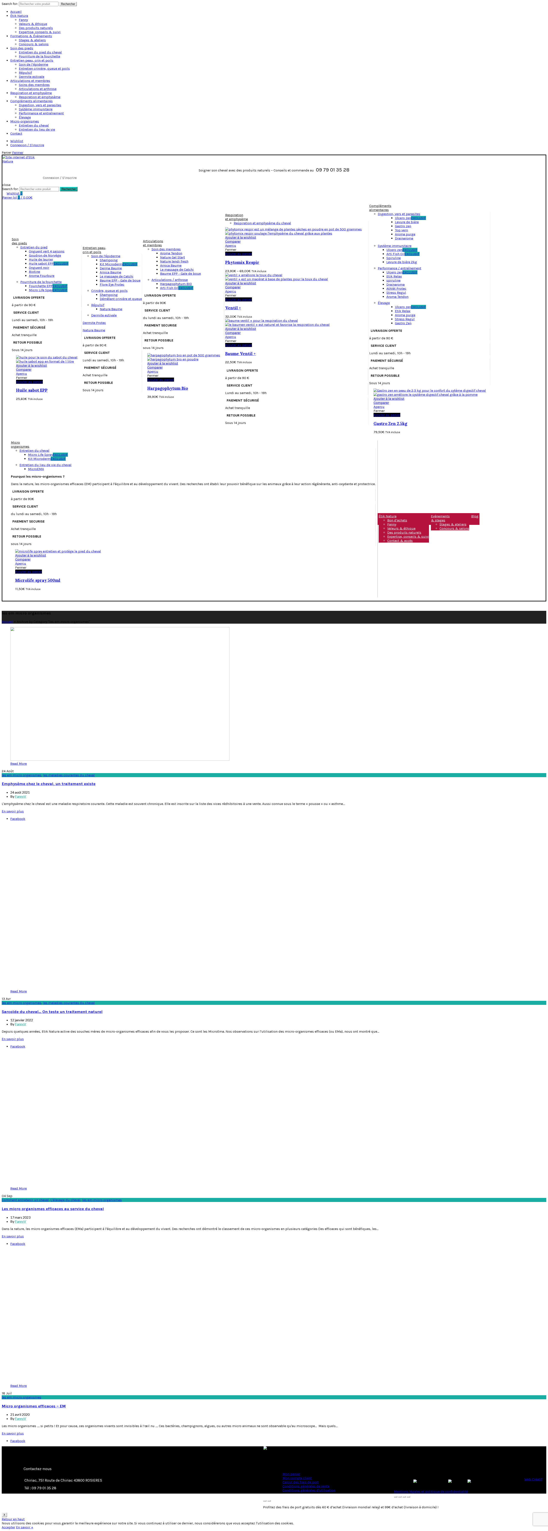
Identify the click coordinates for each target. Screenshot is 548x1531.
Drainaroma (404, 238)
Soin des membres (166, 249)
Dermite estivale (31, 77)
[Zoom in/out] (408, 1496)
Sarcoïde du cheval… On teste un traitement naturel (52, 1011)
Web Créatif (533, 1479)
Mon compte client (297, 1478)
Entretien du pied (34, 247)
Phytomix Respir (242, 262)
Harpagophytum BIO (176, 284)
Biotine (34, 272)
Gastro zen (403, 226)
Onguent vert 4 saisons (46, 251)
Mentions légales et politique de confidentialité (431, 1492)
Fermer (17, 153)
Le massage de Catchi (116, 276)
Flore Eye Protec (112, 284)
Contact (16, 133)
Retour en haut (13, 1519)
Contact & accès (400, 541)
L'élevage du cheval (65, 1200)
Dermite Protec (94, 323)
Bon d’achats (397, 520)
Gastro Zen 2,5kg (390, 423)
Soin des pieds (21, 48)
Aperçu (21, 374)
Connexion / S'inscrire (27, 145)
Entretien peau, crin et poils (31, 60)
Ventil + (233, 307)
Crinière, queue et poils (109, 291)
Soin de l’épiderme (33, 64)
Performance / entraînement (399, 268)
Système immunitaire (35, 109)
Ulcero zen (410, 218)
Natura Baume (111, 309)
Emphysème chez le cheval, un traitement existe (48, 783)
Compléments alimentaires (31, 101)
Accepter (8, 1527)
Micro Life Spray (48, 455)
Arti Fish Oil (176, 288)
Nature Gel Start (172, 257)
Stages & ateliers (32, 40)
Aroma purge (405, 234)
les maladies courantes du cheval (69, 775)
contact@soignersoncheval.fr (60, 1495)
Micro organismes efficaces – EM (34, 1406)
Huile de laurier (41, 259)
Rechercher (68, 4)
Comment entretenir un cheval (25, 1200)
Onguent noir (39, 268)
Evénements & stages (440, 518)
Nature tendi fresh (174, 261)
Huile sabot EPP (48, 263)
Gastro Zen (403, 323)
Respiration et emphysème (31, 93)
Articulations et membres (30, 81)
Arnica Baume (110, 272)
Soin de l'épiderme (105, 256)
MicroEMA (36, 469)
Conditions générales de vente (306, 1486)
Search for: (10, 4)
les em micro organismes (21, 775)
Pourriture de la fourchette (39, 56)
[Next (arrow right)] (269, 1500)
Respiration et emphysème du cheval (262, 223)
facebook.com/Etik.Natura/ (67, 1503)
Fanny (23, 20)
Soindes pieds (19, 241)
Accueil (16, 12)
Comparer (23, 370)
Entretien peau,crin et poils (94, 250)
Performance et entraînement (41, 113)
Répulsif (25, 73)
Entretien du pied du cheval (40, 52)
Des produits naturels (36, 28)
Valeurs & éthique (33, 24)
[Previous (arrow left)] (265, 1500)
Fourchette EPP (48, 286)
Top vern (401, 230)
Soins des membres (34, 85)
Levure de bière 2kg (401, 262)
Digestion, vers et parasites (40, 105)
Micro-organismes (24, 121)
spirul (391, 280)
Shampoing (109, 260)
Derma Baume (111, 268)
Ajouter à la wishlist (31, 365)
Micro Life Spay (48, 290)
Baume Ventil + (240, 353)
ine (398, 280)
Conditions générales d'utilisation (309, 1490)
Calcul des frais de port (301, 1482)
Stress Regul (396, 293)
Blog (474, 516)
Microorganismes (20, 444)
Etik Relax (394, 276)
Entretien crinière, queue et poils (44, 68)
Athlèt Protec (396, 288)
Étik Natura (19, 16)
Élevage (25, 117)
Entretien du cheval (34, 125)
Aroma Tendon (171, 253)
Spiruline (393, 258)
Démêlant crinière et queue (121, 299)
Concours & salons (34, 44)
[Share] (400, 1496)
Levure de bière (407, 222)
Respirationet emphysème (236, 217)
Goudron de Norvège (45, 255)
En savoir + (24, 1527)
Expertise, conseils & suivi (40, 32)
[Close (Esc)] (395, 1496)
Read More (18, 764)
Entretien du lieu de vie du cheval (45, 465)
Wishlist (16, 141)
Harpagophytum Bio (167, 388)
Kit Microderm (118, 264)
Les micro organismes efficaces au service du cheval (53, 1208)
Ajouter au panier (238, 299)
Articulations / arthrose (170, 280)
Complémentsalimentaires (380, 208)
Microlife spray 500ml (37, 580)
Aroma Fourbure (41, 276)
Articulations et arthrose (38, 89)
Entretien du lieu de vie (37, 129)
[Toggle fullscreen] (404, 1496)
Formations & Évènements (31, 36)
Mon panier (291, 1474)
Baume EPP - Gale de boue (120, 280)
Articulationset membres (153, 243)
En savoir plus (13, 811)
